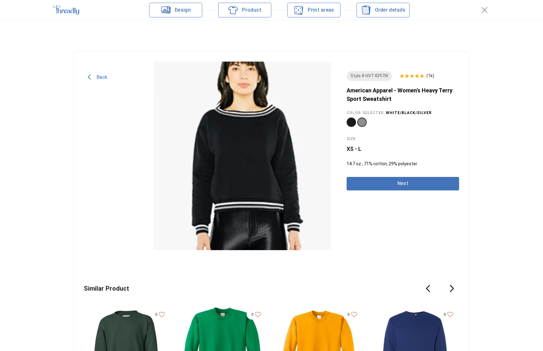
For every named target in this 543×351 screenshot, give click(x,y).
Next (403, 183)
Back (101, 77)
